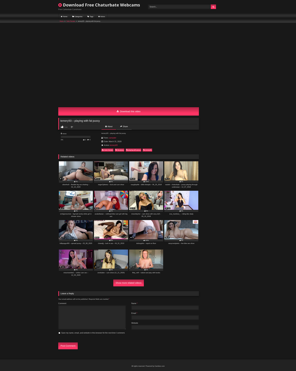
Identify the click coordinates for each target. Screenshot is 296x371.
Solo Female (70, 21)
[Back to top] (288, 364)
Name (134, 303)
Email (134, 313)
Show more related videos (129, 283)
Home (65, 16)
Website (134, 323)
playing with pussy (134, 150)
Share (125, 126)
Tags (91, 16)
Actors (102, 16)
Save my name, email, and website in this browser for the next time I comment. (93, 333)
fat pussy (120, 150)
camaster (112, 138)
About (109, 126)
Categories (78, 16)
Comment (62, 303)
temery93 (114, 145)
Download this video (129, 111)
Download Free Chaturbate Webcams (101, 5)
